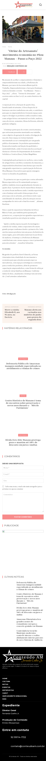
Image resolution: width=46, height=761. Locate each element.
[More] (29, 71)
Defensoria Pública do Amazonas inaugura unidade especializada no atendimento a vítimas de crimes (23, 366)
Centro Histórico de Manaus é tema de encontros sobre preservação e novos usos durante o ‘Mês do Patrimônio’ (23, 404)
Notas (10, 47)
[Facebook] (3, 671)
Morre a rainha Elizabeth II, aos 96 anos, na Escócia (12, 313)
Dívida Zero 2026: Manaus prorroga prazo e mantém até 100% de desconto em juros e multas (23, 442)
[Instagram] (7, 671)
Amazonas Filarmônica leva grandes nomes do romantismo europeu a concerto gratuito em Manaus (30, 622)
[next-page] (24, 450)
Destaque (23, 359)
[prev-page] (20, 450)
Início (4, 47)
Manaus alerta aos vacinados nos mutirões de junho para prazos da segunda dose (32, 314)
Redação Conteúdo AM (17, 66)
